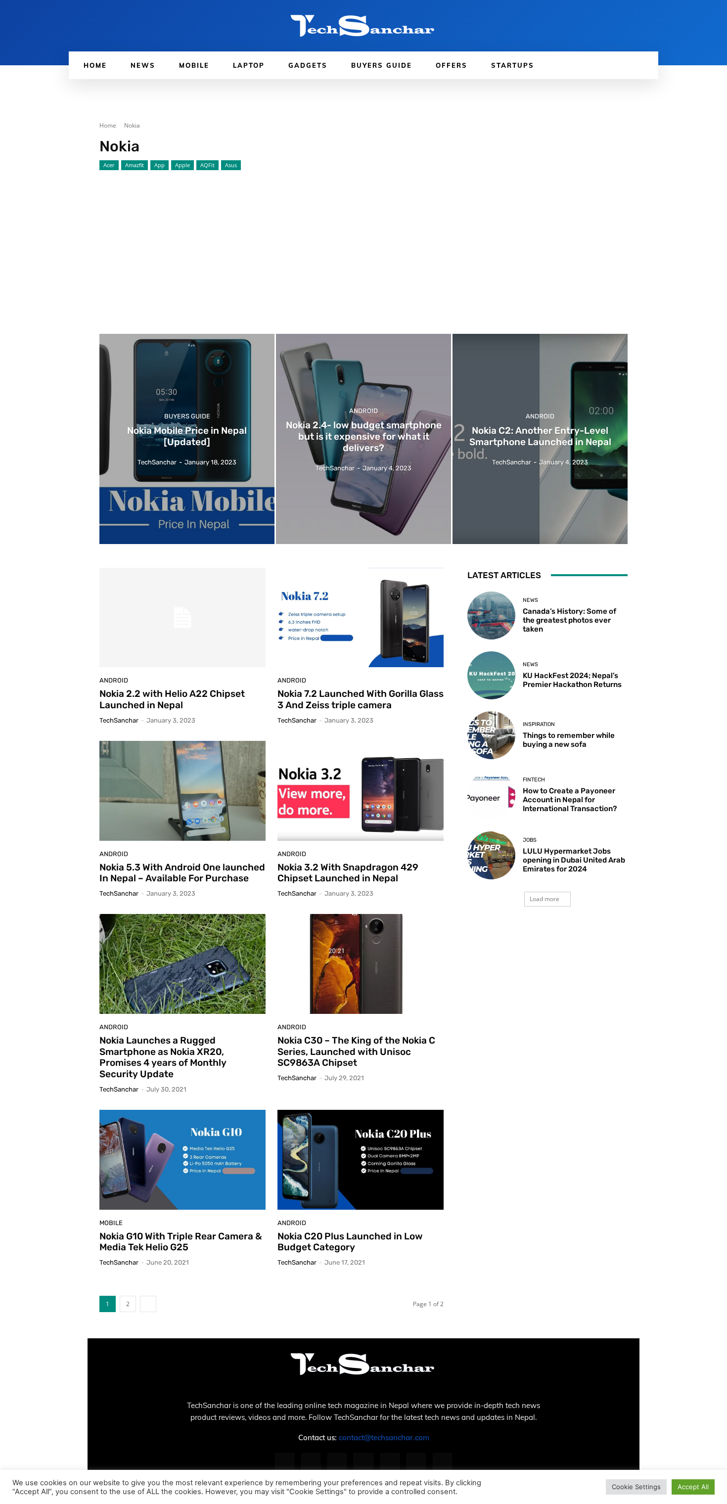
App (159, 165)
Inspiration (539, 724)
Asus (231, 165)
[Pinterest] (363, 1462)
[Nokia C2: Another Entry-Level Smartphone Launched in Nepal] (540, 439)
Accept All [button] (693, 1487)
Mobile (111, 1223)
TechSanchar (118, 720)
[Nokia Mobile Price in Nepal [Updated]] (186, 439)
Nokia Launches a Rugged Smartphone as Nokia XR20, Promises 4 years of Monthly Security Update (163, 1057)
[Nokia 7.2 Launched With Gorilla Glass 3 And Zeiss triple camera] (360, 618)
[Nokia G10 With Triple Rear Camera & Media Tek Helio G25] (182, 1160)
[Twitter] (416, 1462)
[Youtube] (442, 1462)
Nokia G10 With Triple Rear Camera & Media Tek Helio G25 (180, 1242)
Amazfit (134, 165)
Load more (544, 899)
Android (363, 411)
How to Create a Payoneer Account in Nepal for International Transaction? (570, 799)
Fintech (534, 779)
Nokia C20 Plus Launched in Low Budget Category (350, 1242)
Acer (109, 165)
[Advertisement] (363, 245)
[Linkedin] (337, 1462)
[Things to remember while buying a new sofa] (491, 735)
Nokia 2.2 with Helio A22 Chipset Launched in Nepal (172, 699)
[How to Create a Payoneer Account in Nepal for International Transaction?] (491, 795)
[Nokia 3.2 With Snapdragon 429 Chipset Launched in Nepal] (360, 791)
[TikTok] (390, 1462)
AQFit (207, 165)
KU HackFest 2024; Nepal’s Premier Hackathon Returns (572, 680)
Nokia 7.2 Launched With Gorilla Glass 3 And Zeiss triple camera (360, 699)
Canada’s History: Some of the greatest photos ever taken (569, 620)
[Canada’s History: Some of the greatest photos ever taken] (491, 615)
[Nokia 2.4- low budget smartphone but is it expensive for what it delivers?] (363, 439)
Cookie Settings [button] (636, 1487)
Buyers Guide (187, 416)
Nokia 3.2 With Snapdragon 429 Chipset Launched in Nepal (347, 873)
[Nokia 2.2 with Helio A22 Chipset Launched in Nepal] (182, 618)
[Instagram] (310, 1462)
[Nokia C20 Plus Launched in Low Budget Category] (360, 1160)
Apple (182, 165)
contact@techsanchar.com (384, 1437)
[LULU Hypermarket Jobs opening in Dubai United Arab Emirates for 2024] (491, 855)
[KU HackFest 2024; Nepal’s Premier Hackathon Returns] (491, 675)
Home (107, 125)
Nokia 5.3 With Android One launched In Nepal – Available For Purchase (182, 873)
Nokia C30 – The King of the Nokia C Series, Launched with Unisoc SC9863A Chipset (356, 1052)
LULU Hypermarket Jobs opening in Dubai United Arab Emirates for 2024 (574, 860)
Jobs (530, 840)
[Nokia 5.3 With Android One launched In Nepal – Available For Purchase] (182, 791)
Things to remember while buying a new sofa (569, 740)
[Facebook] (284, 1462)
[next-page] (148, 1304)
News (530, 600)
